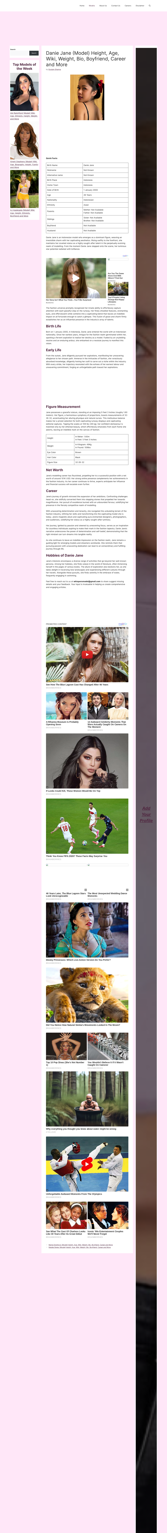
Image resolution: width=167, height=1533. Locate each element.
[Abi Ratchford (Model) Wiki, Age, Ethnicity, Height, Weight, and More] (24, 92)
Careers (128, 6)
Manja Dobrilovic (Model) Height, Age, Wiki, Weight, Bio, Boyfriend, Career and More (81, 1245)
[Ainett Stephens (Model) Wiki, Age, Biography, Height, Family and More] (24, 140)
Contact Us (115, 6)
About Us (103, 6)
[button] (150, 5)
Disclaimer (140, 6)
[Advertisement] (68, 27)
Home (82, 6)
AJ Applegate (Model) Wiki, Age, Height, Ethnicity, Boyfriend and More (22, 213)
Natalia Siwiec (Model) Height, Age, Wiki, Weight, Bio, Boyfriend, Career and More (80, 1247)
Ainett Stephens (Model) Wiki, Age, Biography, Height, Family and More (24, 165)
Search (34, 53)
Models (92, 6)
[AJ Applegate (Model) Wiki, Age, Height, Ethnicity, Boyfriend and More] (24, 189)
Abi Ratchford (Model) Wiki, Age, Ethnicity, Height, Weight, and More (24, 116)
